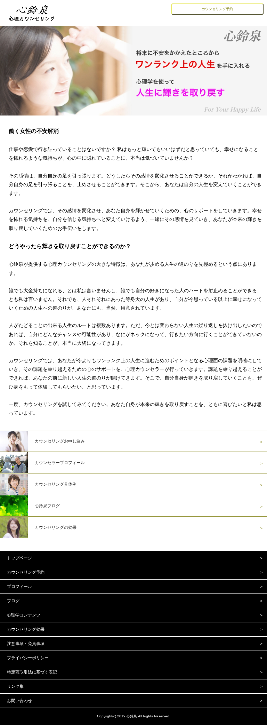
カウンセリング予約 (217, 9)
